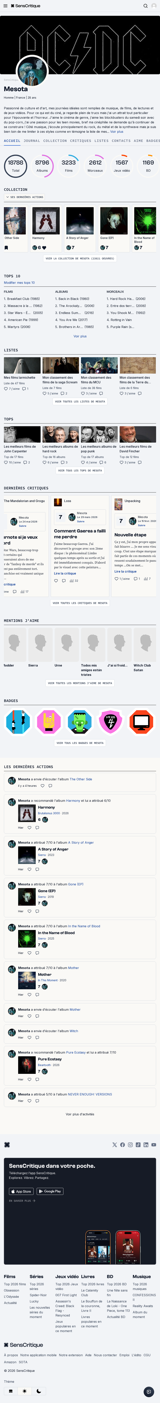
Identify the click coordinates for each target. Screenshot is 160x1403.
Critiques (80, 141)
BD (110, 1276)
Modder (8, 665)
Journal (32, 141)
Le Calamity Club (89, 1292)
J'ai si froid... (117, 665)
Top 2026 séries (37, 1286)
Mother (73, 968)
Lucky (34, 1301)
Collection (55, 141)
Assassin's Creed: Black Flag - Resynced (64, 1308)
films (8, 292)
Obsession (11, 1290)
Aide (88, 1355)
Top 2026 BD (117, 1284)
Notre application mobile (38, 1355)
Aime (138, 141)
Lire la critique (65, 573)
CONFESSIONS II (144, 1297)
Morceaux (115, 292)
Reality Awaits (143, 1306)
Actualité (10, 1303)
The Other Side (81, 779)
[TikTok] (138, 1146)
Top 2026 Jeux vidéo (66, 1286)
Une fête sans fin (117, 1292)
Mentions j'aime (21, 620)
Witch (74, 1031)
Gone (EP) (107, 238)
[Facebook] (122, 1146)
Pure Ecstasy (76, 1052)
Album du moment (140, 1314)
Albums (61, 292)
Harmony (38, 238)
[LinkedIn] (146, 1146)
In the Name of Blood (84, 926)
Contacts (121, 141)
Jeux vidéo (67, 1276)
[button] (154, 6)
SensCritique (11, 79)
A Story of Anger (77, 238)
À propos (11, 1355)
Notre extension (71, 1355)
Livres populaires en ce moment (91, 1321)
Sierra (33, 665)
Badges (11, 700)
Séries (36, 1276)
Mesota (24, 517)
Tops (8, 418)
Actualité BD (116, 1317)
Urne (58, 665)
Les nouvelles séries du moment (40, 1312)
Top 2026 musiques (140, 1286)
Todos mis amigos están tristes (91, 670)
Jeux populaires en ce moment (65, 1326)
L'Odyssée (11, 1297)
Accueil (12, 141)
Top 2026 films (15, 1284)
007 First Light (66, 1295)
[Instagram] (130, 1146)
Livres (88, 1276)
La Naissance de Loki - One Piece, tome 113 (118, 1306)
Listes (101, 141)
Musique (142, 1276)
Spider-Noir (38, 1295)
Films (9, 1276)
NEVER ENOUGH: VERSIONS (90, 1094)
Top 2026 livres (92, 1284)
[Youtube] (153, 1146)
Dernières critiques (26, 487)
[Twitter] (114, 1146)
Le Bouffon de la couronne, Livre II (91, 1306)
